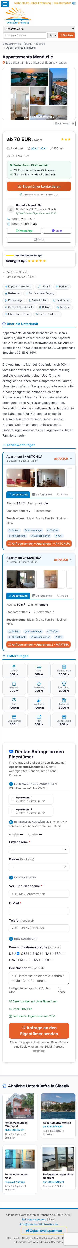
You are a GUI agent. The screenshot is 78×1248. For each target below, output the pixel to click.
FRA (12, 960)
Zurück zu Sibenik (17, 272)
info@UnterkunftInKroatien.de (39, 1224)
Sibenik (40, 43)
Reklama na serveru (34, 1219)
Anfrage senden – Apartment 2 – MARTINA (40, 644)
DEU (13, 954)
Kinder (21, 859)
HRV (35, 960)
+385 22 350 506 (23, 219)
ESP (58, 954)
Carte (40, 239)
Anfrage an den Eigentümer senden (39, 1030)
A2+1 (34, 148)
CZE (24, 954)
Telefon (21, 920)
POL (47, 960)
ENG (36, 954)
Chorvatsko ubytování (26, 1242)
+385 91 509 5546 (24, 224)
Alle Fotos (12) (66, 123)
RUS (24, 960)
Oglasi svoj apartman (46, 1231)
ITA (47, 954)
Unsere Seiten (30, 1238)
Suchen (67, 35)
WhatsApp (25, 230)
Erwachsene (19, 842)
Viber (58, 230)
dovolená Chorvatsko (52, 1242)
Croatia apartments (49, 1238)
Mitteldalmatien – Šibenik (17, 43)
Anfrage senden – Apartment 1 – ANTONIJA (41, 543)
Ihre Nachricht (26, 968)
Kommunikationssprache (34, 947)
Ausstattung (20, 494)
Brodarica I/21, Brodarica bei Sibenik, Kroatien (36, 62)
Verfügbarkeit (44, 494)
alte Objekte (13, 1238)
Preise (64, 494)
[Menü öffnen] (5, 4)
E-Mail (15, 903)
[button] (39, 258)
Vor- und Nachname (25, 886)
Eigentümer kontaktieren (41, 186)
